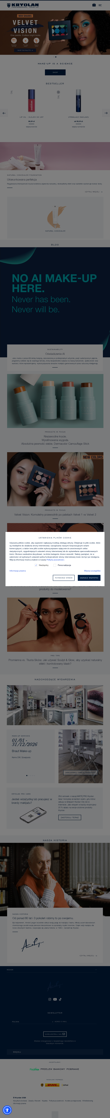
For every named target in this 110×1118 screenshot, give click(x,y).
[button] (7, 1110)
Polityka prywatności (55, 560)
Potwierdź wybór (63, 578)
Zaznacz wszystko (89, 578)
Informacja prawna (18, 571)
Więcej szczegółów (92, 571)
